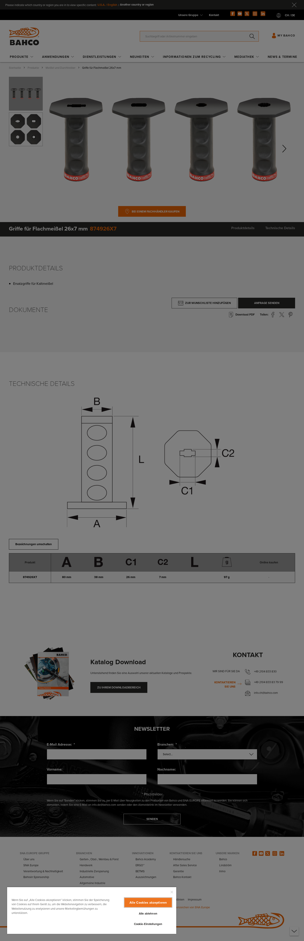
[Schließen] (171, 892)
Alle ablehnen (148, 913)
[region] (91, 910)
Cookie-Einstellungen (148, 924)
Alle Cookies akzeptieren (148, 902)
